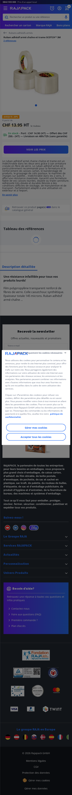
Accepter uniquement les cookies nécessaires (38, 352)
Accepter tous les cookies (36, 437)
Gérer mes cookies (36, 427)
